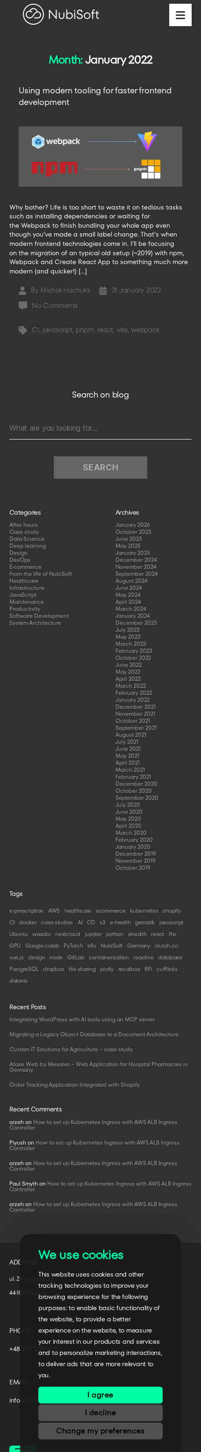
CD (91, 922)
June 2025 (128, 539)
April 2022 (128, 679)
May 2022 (127, 672)
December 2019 (135, 854)
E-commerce (25, 567)
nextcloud (67, 934)
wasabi (41, 934)
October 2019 (133, 868)
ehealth (137, 934)
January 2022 (132, 700)
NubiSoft (111, 945)
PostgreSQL (23, 969)
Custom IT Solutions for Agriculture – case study (71, 1049)
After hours (23, 525)
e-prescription (26, 910)
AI (80, 922)
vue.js (16, 957)
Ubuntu (18, 934)
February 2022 (133, 693)
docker (27, 922)
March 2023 (130, 644)
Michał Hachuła (64, 290)
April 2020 (128, 826)
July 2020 (127, 805)
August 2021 (130, 735)
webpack (145, 330)
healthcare (78, 910)
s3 (102, 922)
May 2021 (127, 756)
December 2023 (136, 623)
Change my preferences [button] (100, 1430)
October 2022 (133, 658)
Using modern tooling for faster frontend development (95, 96)
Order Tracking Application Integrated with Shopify (74, 1085)
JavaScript (22, 595)
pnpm (85, 330)
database (170, 957)
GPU (15, 945)
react (105, 330)
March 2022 (130, 686)
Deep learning (27, 546)
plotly (106, 969)
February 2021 (133, 777)
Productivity (24, 609)
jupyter (93, 934)
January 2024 (132, 616)
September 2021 (136, 728)
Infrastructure (26, 588)
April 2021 (127, 763)
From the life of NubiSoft (40, 574)
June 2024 (128, 588)
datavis (18, 980)
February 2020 (134, 840)
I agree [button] (100, 1394)
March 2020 (131, 833)
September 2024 (136, 574)
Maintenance (26, 602)
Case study (24, 532)
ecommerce (111, 910)
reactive (143, 957)
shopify (171, 910)
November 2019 (135, 861)
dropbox (53, 969)
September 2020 (136, 798)
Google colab (42, 945)
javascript (57, 330)
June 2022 (128, 665)
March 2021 (130, 770)
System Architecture (35, 623)
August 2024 (131, 581)
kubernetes (144, 910)
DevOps (19, 560)
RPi (148, 969)
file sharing (82, 969)
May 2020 (128, 819)
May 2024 (128, 595)
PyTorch (73, 945)
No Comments (55, 305)
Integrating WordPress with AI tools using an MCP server (82, 1019)
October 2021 (132, 721)
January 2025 (132, 553)
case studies (57, 922)
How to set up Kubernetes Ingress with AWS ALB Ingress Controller (93, 1124)
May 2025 (128, 546)
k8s (91, 945)
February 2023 (133, 651)
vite (122, 330)
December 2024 (136, 560)
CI (35, 330)
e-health (120, 922)
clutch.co (166, 945)
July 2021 (126, 742)
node (56, 957)
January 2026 (132, 525)
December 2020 (136, 784)
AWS (54, 910)
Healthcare (23, 581)
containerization (109, 957)
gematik (145, 922)
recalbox (129, 969)
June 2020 (129, 812)
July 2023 (127, 630)
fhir (173, 934)
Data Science (26, 539)
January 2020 (133, 847)
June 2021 (128, 749)
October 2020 (133, 791)
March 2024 (130, 609)
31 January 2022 (136, 290)
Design (18, 553)
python (114, 934)
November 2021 (135, 714)
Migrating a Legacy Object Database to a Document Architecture (94, 1034)
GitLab (75, 957)
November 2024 (136, 567)
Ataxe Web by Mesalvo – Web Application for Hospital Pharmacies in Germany (98, 1067)
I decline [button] (100, 1412)
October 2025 (133, 532)
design (36, 957)
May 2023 (128, 637)
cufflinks (167, 969)
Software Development (39, 616)
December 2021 (135, 707)
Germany (138, 945)
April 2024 (128, 602)
